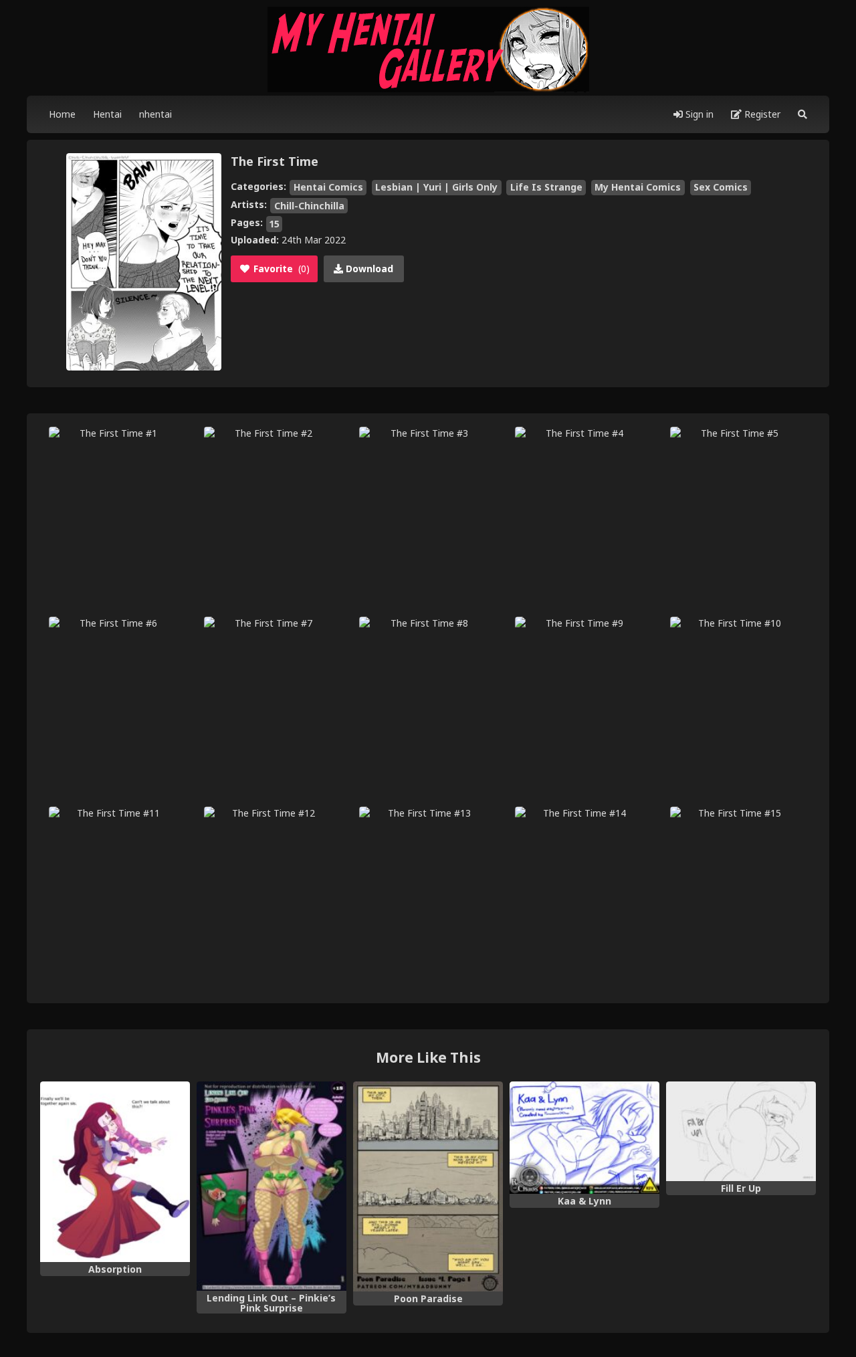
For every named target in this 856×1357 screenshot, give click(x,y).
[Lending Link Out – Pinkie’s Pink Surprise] (271, 1186)
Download (368, 268)
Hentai (107, 114)
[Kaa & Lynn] (584, 1137)
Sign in (698, 114)
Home (62, 114)
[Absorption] (115, 1172)
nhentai (155, 114)
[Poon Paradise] (428, 1186)
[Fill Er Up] (741, 1131)
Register (761, 114)
